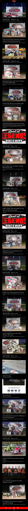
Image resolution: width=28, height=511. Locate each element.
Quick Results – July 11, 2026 (10, 188)
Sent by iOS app (7, 376)
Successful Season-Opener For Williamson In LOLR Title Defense (14, 416)
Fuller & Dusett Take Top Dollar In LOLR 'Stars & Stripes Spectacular (13, 209)
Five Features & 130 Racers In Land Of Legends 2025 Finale (13, 502)
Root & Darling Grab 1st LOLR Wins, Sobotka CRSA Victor (12, 334)
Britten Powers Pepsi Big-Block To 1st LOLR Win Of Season (12, 251)
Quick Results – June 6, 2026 (10, 356)
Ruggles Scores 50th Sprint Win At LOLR (13, 292)
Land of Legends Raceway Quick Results (13, 103)
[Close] (1, 1)
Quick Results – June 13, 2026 (10, 313)
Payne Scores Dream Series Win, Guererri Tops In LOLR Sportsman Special (14, 40)
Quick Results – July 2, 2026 (10, 231)
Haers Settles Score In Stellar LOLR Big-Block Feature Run (13, 166)
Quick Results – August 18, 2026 (11, 61)
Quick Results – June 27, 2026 (10, 272)
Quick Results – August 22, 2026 (11, 19)
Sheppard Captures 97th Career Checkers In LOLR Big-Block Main (13, 81)
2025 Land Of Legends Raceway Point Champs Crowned (12, 481)
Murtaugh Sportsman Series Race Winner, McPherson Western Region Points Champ (14, 124)
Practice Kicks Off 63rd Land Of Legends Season (13, 459)
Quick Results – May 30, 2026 (10, 438)
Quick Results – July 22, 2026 (10, 146)
